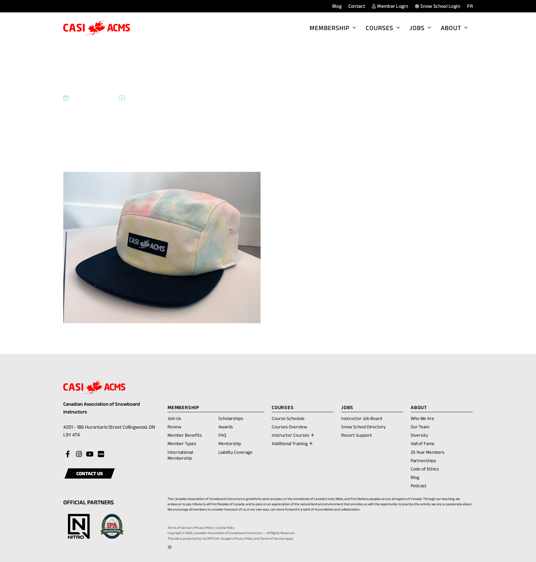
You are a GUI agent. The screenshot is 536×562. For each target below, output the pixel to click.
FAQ (222, 435)
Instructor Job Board (361, 418)
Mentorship (229, 443)
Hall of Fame (423, 443)
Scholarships (230, 418)
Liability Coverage (235, 452)
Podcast (419, 485)
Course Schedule (288, 418)
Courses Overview (289, 426)
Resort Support (356, 435)
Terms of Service (180, 527)
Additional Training (290, 443)
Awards (225, 426)
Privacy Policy (204, 527)
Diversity (419, 435)
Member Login (392, 6)
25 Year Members (427, 452)
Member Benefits (185, 435)
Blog (337, 6)
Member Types (182, 443)
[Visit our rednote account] (100, 454)
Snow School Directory (363, 426)
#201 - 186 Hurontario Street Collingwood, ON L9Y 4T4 (109, 431)
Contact (356, 6)
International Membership (180, 455)
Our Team (420, 426)
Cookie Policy (225, 527)
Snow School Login (440, 6)
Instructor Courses (290, 435)
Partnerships (423, 460)
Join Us (174, 418)
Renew (174, 427)
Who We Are (422, 418)
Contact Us (89, 473)
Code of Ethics (425, 468)
